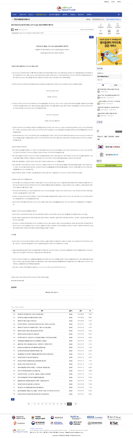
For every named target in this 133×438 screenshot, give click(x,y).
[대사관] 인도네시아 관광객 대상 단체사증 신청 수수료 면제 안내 (33, 394)
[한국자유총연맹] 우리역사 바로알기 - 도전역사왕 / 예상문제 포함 (34, 367)
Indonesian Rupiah (110, 165)
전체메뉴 (89, 14)
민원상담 (72, 14)
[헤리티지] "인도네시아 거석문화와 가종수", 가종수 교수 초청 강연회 (34, 327)
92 (38, 404)
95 (50, 404)
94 (46, 404)
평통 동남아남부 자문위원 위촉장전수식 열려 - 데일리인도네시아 (33, 381)
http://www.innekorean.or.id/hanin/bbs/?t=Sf (30, 33)
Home (88, 19)
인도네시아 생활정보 (54, 14)
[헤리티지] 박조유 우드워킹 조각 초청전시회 (28, 334)
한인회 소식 (100, 73)
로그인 (113, 2)
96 (54, 404)
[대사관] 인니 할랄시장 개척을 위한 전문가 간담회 (30, 317)
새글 (103, 85)
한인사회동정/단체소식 (103, 76)
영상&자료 (81, 14)
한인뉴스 (30, 14)
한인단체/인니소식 (41, 14)
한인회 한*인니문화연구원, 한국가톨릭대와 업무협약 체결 (31, 347)
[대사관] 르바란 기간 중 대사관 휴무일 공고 (28, 357)
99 (65, 404)
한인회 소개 (22, 14)
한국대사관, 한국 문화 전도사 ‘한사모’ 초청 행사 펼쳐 (30, 314)
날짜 (81, 311)
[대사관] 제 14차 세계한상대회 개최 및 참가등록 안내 (30, 387)
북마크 (119, 2)
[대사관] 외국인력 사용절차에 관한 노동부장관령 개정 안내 (32, 361)
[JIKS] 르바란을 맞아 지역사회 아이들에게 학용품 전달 (31, 377)
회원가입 (106, 2)
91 (35, 404)
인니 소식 (100, 80)
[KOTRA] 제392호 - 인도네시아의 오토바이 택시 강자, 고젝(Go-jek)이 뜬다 (36, 324)
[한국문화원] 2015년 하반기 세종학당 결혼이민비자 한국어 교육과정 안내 (35, 354)
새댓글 (115, 85)
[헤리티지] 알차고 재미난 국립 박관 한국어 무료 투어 (30, 331)
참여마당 (65, 14)
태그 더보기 (118, 131)
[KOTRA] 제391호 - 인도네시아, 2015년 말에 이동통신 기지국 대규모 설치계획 (37, 337)
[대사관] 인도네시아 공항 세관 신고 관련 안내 (29, 384)
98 (61, 404)
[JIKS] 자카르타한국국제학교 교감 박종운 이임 (29, 371)
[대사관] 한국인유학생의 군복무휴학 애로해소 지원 (30, 351)
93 (42, 404)
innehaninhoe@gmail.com (76, 432)
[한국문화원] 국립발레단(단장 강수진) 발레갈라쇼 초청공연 (32, 341)
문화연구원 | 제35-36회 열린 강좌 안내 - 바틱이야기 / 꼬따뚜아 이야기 (35, 344)
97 (57, 404)
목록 (91, 37)
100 (69, 404)
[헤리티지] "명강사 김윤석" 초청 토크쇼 (27, 321)
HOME (14, 14)
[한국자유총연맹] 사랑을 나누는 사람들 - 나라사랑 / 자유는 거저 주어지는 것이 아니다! (39, 391)
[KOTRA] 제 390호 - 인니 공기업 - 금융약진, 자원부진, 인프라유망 (34, 374)
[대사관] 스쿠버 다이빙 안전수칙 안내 (27, 364)
